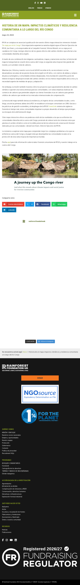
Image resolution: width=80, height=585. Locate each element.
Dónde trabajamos (8, 473)
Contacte (5, 448)
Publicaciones (6, 532)
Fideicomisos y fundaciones (11, 514)
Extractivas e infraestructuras (12, 494)
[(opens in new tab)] (40, 423)
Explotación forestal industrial (12, 497)
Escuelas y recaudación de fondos (13, 512)
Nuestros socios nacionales (11, 435)
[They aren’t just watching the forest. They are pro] (50, 299)
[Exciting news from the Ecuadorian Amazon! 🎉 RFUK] (30, 231)
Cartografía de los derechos (11, 468)
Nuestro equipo (7, 440)
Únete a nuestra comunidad (11, 520)
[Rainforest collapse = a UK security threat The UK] (50, 333)
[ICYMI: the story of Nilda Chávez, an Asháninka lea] (30, 321)
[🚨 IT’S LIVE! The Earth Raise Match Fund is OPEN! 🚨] (50, 288)
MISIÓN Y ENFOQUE (8, 432)
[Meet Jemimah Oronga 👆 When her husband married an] (30, 310)
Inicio (25, 352)
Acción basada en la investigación (16, 480)
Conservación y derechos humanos (14, 491)
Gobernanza (6, 445)
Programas (6, 460)
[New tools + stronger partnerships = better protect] (50, 231)
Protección (5, 443)
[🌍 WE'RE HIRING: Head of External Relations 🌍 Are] (30, 265)
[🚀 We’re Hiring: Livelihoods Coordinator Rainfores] (50, 310)
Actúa (4, 509)
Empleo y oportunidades (10, 438)
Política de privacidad (9, 451)
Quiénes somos (8, 429)
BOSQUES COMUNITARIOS (11, 463)
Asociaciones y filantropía (10, 517)
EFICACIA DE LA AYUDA (9, 486)
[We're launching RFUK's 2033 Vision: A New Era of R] (50, 265)
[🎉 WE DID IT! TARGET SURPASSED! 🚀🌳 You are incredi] (30, 276)
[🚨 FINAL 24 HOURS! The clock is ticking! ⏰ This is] (50, 276)
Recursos (6, 526)
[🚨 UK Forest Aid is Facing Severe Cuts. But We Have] (30, 299)
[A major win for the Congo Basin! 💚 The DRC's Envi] (50, 243)
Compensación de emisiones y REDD (14, 489)
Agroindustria (6, 483)
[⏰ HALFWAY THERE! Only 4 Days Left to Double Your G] (30, 288)
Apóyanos (5, 507)
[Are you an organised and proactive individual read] (30, 243)
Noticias (5, 530)
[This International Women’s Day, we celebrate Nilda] (50, 321)
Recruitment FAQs (8, 453)
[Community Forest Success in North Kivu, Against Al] (50, 254)
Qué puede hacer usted (11, 503)
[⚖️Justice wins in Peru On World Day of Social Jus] (30, 333)
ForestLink (5, 466)
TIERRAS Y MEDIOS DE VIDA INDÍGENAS (15, 471)
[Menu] (75, 15)
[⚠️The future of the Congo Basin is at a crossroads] (30, 254)
